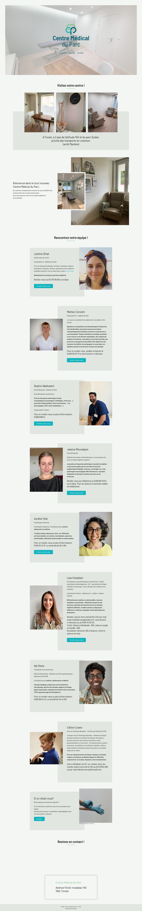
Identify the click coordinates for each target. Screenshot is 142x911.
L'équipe (71, 52)
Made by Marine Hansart (71, 908)
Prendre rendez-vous (43, 286)
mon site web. (69, 271)
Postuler (39, 819)
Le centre (62, 52)
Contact (80, 52)
